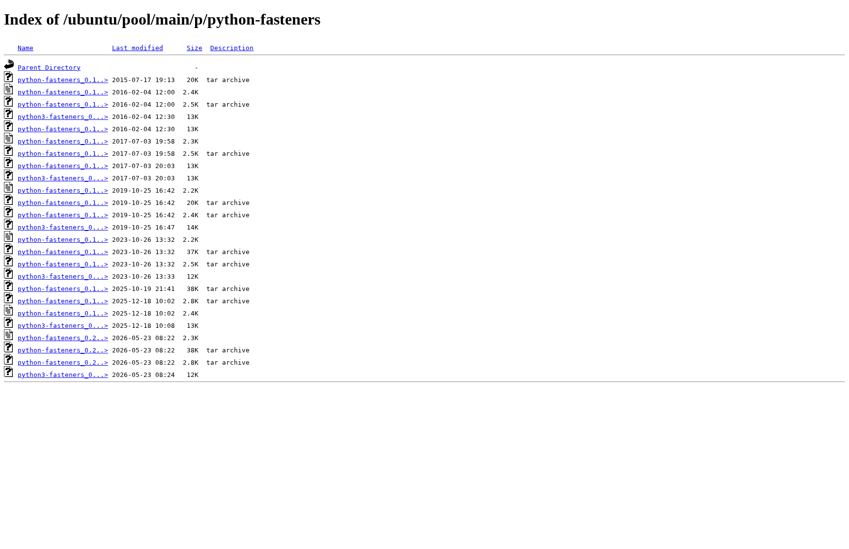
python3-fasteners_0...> (63, 116)
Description (232, 48)
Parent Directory (49, 67)
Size (194, 48)
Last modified (137, 48)
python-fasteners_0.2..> (63, 338)
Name (25, 48)
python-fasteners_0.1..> (63, 80)
